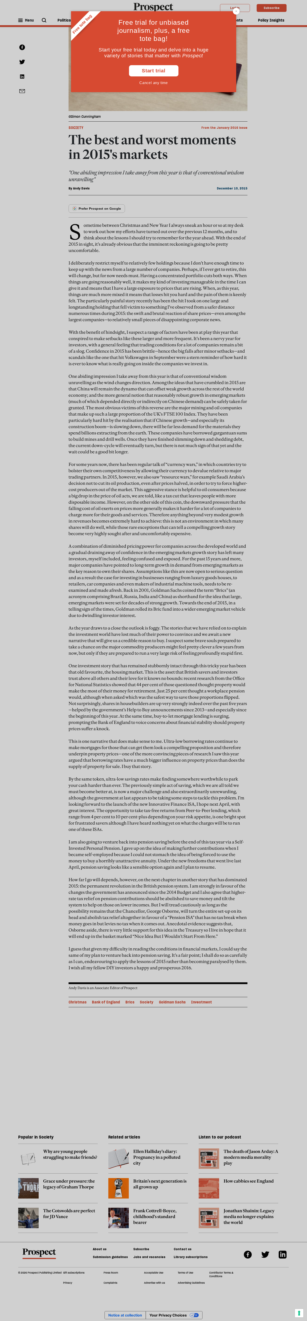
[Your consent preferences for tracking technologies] (299, 1313)
